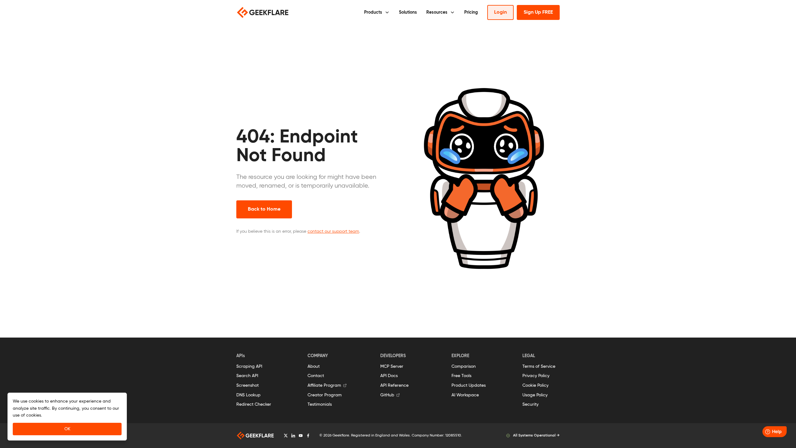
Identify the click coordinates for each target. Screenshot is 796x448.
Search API (247, 376)
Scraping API (249, 366)
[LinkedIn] (293, 435)
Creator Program (325, 395)
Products (373, 12)
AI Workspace (465, 395)
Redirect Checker (253, 404)
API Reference (394, 385)
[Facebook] (308, 435)
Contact (316, 376)
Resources (436, 12)
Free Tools (461, 376)
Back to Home (264, 209)
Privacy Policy (535, 376)
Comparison (463, 366)
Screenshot (247, 385)
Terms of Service (538, 366)
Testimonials (320, 404)
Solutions (408, 12)
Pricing (471, 12)
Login (500, 12)
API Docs (389, 376)
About (314, 366)
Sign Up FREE (538, 12)
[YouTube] (301, 435)
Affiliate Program (324, 385)
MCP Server (391, 366)
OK (67, 429)
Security (530, 404)
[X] (286, 435)
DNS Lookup (248, 395)
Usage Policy (535, 395)
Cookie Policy (535, 385)
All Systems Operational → (536, 435)
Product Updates (468, 385)
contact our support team (333, 231)
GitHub (387, 395)
